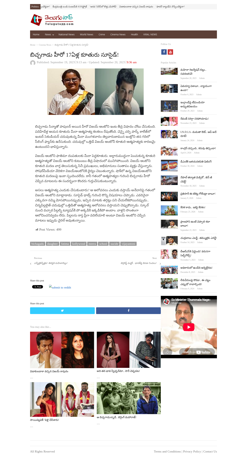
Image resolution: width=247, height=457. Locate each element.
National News (66, 34)
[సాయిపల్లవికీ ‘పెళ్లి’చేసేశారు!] (62, 385)
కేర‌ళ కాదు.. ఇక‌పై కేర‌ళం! (192, 207)
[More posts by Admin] (32, 64)
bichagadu (37, 243)
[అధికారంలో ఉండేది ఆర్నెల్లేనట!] (169, 268)
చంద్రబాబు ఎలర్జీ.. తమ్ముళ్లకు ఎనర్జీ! (198, 237)
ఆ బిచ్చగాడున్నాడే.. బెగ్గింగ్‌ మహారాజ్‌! (116, 417)
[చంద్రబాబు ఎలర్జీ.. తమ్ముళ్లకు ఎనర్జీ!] (169, 238)
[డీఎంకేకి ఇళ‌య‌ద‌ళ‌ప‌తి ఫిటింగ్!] (169, 162)
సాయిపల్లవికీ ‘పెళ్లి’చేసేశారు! (44, 419)
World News (86, 34)
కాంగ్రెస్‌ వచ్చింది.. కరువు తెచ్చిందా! (198, 148)
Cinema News (118, 34)
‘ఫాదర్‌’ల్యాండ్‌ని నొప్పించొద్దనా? (153, 6)
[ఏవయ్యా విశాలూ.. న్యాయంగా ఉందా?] (169, 86)
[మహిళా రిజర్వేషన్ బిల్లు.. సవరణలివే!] (169, 70)
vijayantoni (128, 243)
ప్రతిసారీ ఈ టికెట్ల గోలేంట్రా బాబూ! (197, 193)
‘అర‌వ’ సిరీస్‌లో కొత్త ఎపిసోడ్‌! (86, 6)
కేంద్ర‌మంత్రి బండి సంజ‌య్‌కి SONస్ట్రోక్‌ (53, 6)
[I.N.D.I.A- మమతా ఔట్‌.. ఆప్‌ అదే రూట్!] (169, 132)
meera (92, 243)
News (48, 34)
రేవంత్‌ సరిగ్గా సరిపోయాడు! (194, 118)
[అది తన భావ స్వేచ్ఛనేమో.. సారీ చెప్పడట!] (129, 334)
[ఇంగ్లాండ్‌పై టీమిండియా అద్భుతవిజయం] (169, 103)
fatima (65, 243)
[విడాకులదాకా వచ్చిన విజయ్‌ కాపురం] (62, 334)
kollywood (78, 243)
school (103, 243)
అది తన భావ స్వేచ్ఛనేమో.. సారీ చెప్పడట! (118, 371)
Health (134, 34)
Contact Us (210, 451)
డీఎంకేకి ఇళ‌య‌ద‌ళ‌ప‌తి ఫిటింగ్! (196, 161)
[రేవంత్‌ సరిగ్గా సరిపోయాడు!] (169, 119)
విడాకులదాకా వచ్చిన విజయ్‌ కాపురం (120, 6)
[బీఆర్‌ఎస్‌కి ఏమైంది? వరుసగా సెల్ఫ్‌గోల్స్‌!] (169, 252)
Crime (102, 34)
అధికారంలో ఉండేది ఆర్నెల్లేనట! (196, 267)
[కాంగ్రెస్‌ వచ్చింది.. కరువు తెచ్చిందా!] (169, 149)
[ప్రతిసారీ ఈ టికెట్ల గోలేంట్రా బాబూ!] (169, 194)
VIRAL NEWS (150, 34)
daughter (52, 243)
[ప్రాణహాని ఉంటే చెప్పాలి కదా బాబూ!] (169, 222)
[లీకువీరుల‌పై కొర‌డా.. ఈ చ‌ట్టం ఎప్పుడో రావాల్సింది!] (169, 281)
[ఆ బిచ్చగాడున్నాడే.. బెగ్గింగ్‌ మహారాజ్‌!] (129, 385)
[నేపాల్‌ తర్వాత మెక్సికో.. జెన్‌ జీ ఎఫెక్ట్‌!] (169, 178)
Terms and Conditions (167, 451)
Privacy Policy (192, 451)
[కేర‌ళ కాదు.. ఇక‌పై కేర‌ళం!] (169, 208)
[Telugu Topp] (52, 19)
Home (36, 34)
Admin (202, 78)
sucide (114, 243)
